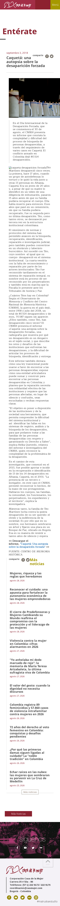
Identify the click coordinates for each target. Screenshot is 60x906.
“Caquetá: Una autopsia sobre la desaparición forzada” (28, 545)
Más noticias (30, 791)
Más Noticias (18, 814)
